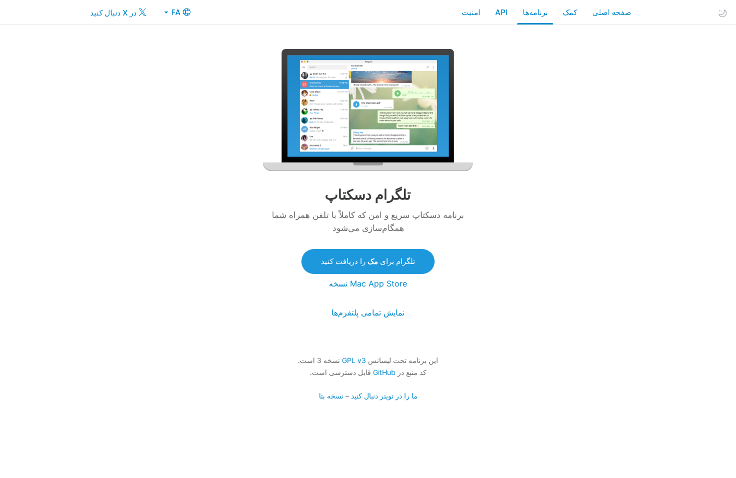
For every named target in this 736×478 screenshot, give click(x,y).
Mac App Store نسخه (368, 283)
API (501, 12)
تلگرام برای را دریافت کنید (368, 261)
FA (175, 12)
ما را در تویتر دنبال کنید (384, 396)
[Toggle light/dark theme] (722, 13)
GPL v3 (354, 360)
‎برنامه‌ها (535, 12)
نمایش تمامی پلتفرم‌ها (368, 313)
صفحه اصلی (611, 12)
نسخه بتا (331, 396)
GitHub (384, 372)
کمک (570, 12)
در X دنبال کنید (114, 13)
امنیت (471, 12)
